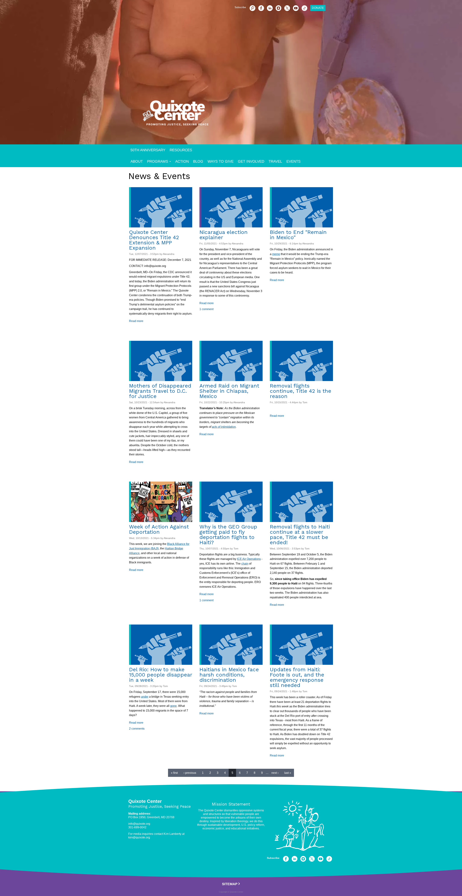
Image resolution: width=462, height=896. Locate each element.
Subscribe (240, 7)
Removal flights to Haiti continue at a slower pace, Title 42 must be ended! (300, 534)
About (136, 161)
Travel (275, 161)
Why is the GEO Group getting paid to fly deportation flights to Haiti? (228, 534)
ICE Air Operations (249, 558)
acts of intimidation (224, 426)
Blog (198, 161)
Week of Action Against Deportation (159, 529)
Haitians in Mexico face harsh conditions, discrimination (229, 674)
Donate (318, 7)
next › (274, 772)
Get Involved (251, 161)
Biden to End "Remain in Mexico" (298, 234)
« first (174, 772)
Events (293, 161)
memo (276, 254)
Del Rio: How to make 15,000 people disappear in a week (160, 674)
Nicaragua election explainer (223, 234)
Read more (136, 321)
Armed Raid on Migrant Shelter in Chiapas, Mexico (229, 391)
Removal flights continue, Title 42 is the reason (300, 391)
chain (244, 563)
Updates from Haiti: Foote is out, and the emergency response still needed (297, 677)
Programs (157, 161)
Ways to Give (221, 161)
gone (173, 705)
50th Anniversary (147, 150)
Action (182, 161)
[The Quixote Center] (236, 115)
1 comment (206, 309)
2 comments (137, 728)
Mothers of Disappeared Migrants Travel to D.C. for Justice (160, 391)
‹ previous (190, 772)
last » (287, 772)
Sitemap (229, 884)
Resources (181, 150)
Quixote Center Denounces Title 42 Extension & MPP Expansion (154, 240)
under (144, 696)
